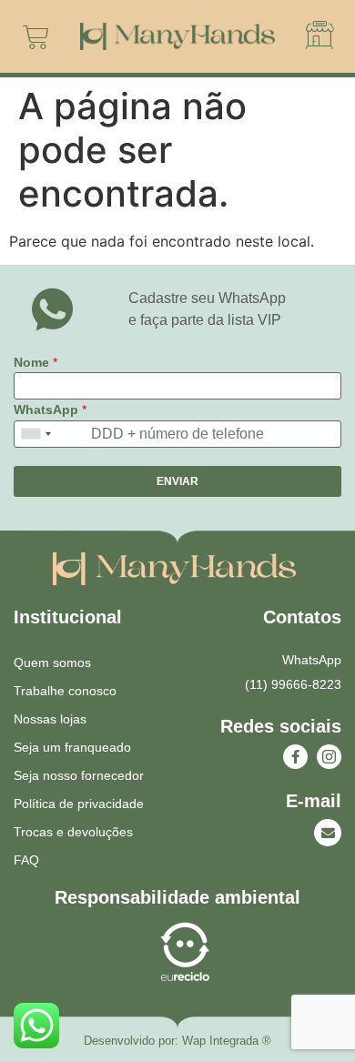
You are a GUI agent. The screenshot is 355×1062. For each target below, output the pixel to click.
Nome (35, 362)
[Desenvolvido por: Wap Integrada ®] (177, 1041)
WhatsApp (50, 409)
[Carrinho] (36, 37)
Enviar (177, 481)
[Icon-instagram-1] (329, 756)
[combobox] (35, 434)
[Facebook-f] (295, 756)
